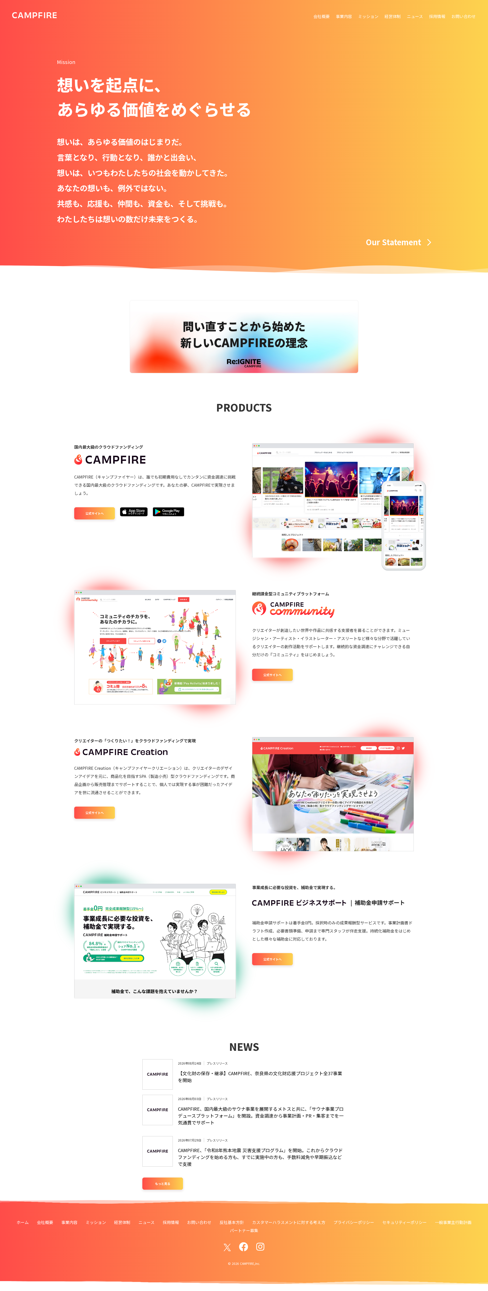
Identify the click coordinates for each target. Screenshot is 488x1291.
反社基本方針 (232, 1222)
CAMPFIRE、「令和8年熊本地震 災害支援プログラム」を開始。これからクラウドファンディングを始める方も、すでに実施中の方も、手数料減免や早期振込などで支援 (260, 1157)
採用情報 (437, 16)
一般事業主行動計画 (453, 1222)
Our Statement (393, 242)
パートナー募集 (244, 1230)
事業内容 (344, 16)
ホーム (23, 1222)
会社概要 (321, 16)
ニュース (415, 16)
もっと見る (162, 1183)
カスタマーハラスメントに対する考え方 (288, 1222)
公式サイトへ (94, 513)
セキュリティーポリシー (404, 1222)
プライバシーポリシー (353, 1222)
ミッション (368, 16)
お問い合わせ (463, 16)
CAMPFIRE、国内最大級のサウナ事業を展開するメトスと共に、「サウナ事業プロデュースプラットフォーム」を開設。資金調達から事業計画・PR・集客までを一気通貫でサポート (261, 1115)
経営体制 (393, 16)
